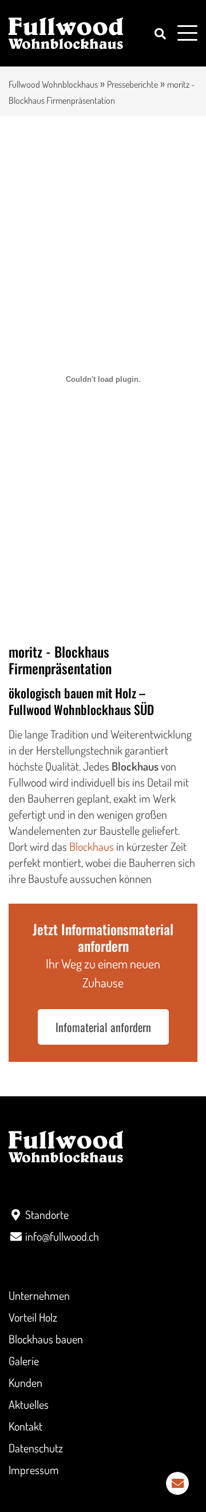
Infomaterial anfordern (103, 1027)
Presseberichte (132, 84)
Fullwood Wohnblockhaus (53, 84)
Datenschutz (36, 1447)
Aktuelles (29, 1404)
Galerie (24, 1360)
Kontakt (25, 1426)
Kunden (25, 1382)
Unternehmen (39, 1295)
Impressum (34, 1469)
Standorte (47, 1214)
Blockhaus (91, 846)
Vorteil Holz (33, 1317)
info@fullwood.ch (62, 1236)
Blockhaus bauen (46, 1338)
